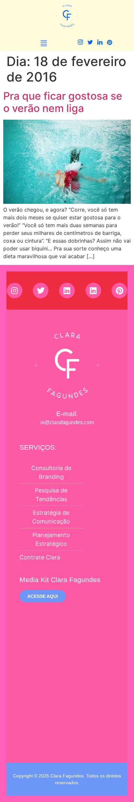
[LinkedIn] (99, 43)
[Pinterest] (109, 43)
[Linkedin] (67, 290)
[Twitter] (89, 43)
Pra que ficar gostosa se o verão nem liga (62, 102)
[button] (43, 43)
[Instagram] (80, 43)
